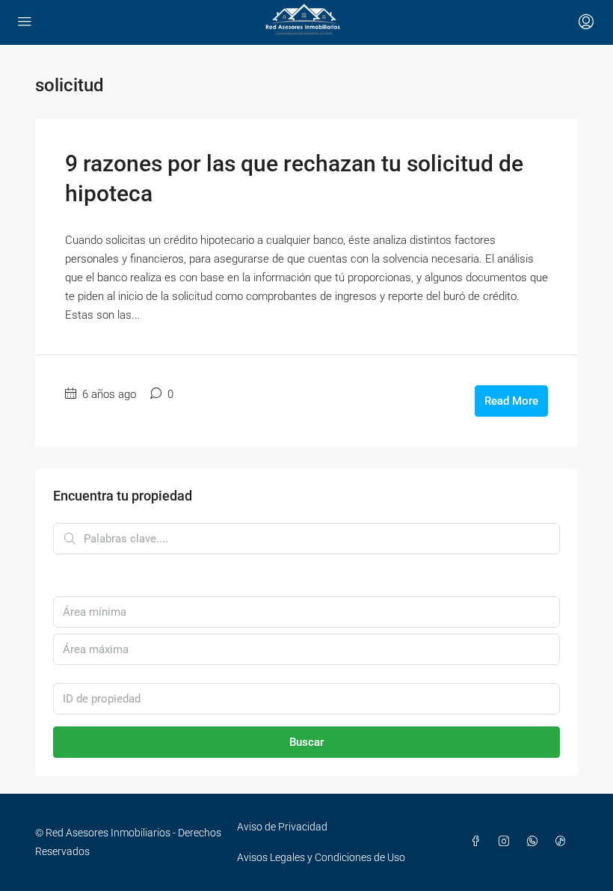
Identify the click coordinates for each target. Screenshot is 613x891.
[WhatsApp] (535, 842)
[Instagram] (507, 842)
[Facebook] (478, 842)
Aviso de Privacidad (282, 827)
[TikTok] (563, 842)
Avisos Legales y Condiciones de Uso (321, 857)
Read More (511, 401)
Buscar (306, 742)
